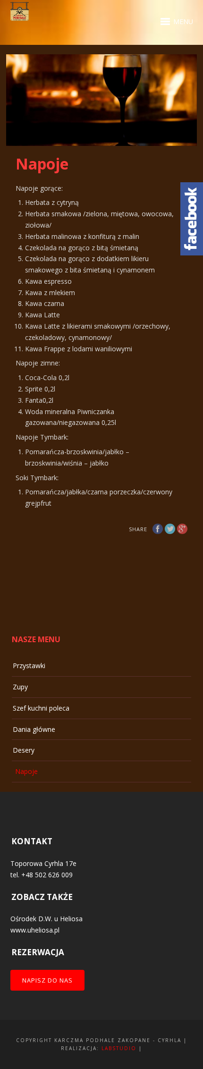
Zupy (20, 686)
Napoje (26, 771)
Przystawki (29, 665)
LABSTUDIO (119, 1048)
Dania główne (34, 729)
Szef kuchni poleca (41, 708)
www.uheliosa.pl (34, 929)
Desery (23, 750)
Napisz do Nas (47, 980)
